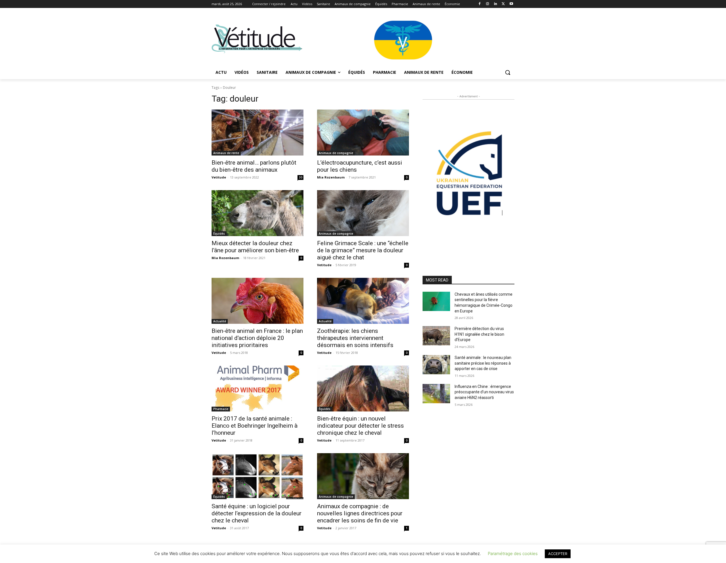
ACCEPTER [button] (557, 553)
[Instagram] (487, 4)
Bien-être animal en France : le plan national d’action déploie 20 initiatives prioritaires (257, 337)
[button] (507, 72)
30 (300, 177)
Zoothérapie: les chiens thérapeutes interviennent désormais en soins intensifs (355, 337)
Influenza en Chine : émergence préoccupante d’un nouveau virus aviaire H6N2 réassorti (484, 392)
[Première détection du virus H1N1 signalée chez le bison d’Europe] (436, 335)
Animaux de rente (226, 153)
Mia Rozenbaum (331, 177)
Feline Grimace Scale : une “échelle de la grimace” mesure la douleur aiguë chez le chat (362, 250)
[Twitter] (503, 4)
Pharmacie (220, 409)
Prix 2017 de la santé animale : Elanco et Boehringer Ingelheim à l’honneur (254, 425)
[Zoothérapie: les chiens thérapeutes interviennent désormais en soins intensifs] (363, 301)
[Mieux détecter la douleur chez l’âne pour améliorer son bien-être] (257, 213)
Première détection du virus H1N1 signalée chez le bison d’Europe (479, 334)
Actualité (219, 321)
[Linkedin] (495, 4)
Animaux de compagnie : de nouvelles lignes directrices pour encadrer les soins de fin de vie (359, 513)
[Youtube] (511, 4)
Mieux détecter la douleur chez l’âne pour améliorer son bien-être (255, 247)
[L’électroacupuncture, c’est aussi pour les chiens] (363, 133)
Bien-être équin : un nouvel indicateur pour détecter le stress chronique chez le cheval (360, 425)
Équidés (219, 234)
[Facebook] (479, 4)
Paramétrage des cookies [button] (513, 553)
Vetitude (219, 177)
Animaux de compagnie (336, 153)
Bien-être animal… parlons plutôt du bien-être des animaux (254, 166)
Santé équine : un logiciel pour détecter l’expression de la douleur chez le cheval (256, 513)
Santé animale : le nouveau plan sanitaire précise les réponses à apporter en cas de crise (483, 363)
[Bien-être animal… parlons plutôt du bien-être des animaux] (257, 133)
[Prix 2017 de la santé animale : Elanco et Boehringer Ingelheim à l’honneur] (257, 388)
